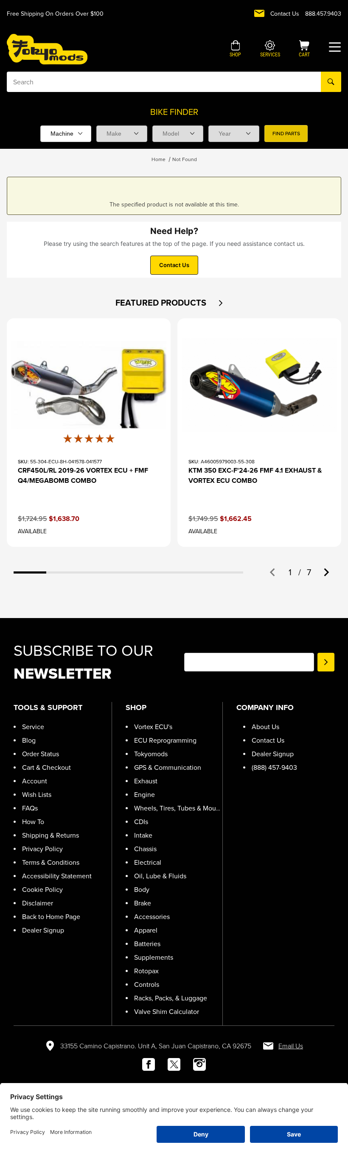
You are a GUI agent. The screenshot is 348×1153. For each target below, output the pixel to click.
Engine (144, 794)
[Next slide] (325, 572)
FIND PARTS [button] (286, 133)
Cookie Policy (42, 889)
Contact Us (284, 13)
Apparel (145, 930)
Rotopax (146, 971)
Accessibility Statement (57, 876)
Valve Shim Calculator (166, 1012)
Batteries (147, 944)
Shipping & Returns (50, 835)
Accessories (152, 917)
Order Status (40, 754)
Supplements (153, 957)
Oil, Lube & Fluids (160, 876)
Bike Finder (174, 112)
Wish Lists (36, 794)
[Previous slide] (272, 572)
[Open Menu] (334, 47)
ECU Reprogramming (165, 740)
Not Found (184, 159)
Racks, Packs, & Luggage (170, 998)
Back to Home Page (51, 917)
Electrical (147, 862)
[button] (235, 49)
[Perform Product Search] (331, 82)
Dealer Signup (43, 930)
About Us (265, 727)
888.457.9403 (323, 13)
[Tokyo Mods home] (47, 49)
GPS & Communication (167, 767)
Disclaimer (37, 903)
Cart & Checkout (46, 767)
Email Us (290, 1046)
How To (33, 822)
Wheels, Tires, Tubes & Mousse (180, 808)
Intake (143, 835)
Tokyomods (151, 754)
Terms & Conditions (50, 862)
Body (141, 889)
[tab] (30, 572)
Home (159, 159)
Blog (29, 740)
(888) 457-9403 (274, 767)
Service (33, 727)
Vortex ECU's (153, 727)
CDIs (141, 822)
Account (34, 781)
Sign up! (325, 662)
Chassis (145, 849)
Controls (146, 984)
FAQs (30, 808)
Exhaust (145, 781)
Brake (142, 903)
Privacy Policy (42, 849)
